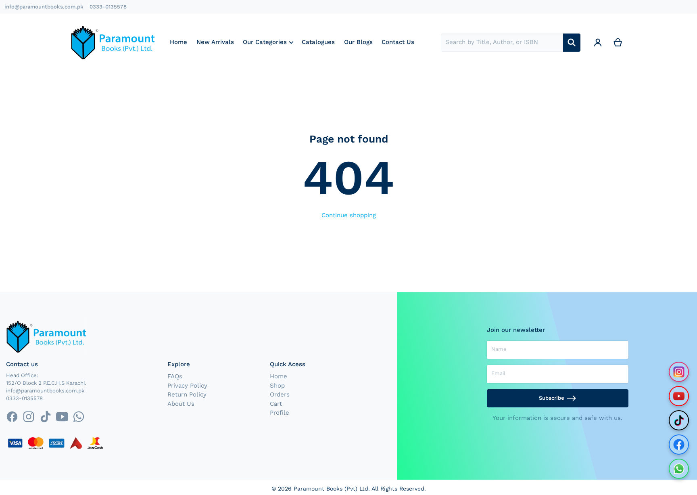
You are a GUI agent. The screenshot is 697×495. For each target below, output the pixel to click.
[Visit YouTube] (679, 396)
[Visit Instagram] (679, 372)
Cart (276, 403)
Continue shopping (348, 215)
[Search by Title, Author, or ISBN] (571, 43)
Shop (277, 385)
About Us (180, 403)
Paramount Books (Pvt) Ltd (331, 488)
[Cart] (617, 42)
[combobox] (502, 43)
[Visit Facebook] (679, 444)
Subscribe (551, 398)
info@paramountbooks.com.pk (43, 7)
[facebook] (12, 416)
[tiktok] (45, 416)
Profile (279, 412)
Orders (280, 394)
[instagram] (29, 416)
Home (278, 376)
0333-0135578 (108, 7)
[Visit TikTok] (679, 420)
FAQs (174, 376)
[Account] (597, 42)
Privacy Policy (187, 385)
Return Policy (187, 394)
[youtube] (62, 416)
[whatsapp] (78, 416)
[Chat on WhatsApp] (679, 469)
